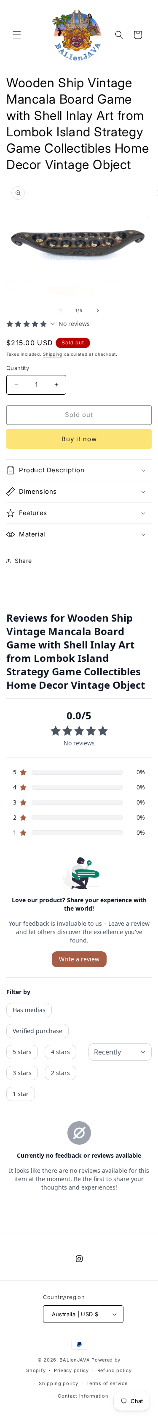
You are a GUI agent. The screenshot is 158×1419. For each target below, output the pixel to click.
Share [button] (23, 560)
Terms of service (106, 1383)
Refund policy (114, 1370)
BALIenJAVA (74, 1360)
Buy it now (79, 439)
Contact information (83, 1396)
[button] (17, 35)
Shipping (52, 354)
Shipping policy (58, 1383)
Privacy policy (71, 1370)
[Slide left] (60, 310)
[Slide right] (97, 310)
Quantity (17, 368)
